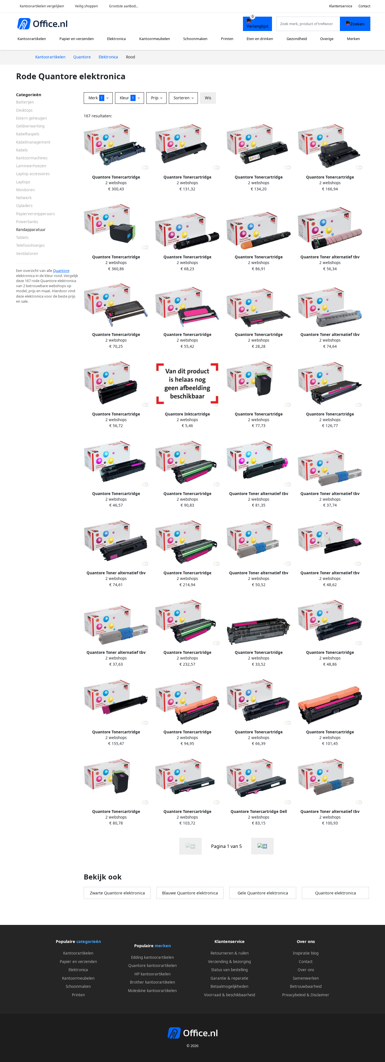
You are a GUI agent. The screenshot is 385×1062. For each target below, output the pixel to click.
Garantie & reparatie (229, 978)
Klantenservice (340, 6)
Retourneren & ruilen (230, 953)
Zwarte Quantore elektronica (117, 893)
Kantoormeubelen (154, 38)
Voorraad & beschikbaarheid (229, 994)
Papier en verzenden (76, 38)
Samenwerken (306, 978)
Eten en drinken (260, 38)
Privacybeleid (294, 994)
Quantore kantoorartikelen (152, 965)
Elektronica (116, 38)
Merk (95, 97)
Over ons (306, 969)
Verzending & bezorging (229, 961)
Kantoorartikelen (31, 38)
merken (163, 945)
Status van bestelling (229, 969)
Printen (227, 38)
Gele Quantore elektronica (263, 893)
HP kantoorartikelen (152, 974)
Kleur (127, 97)
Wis (208, 97)
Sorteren (182, 97)
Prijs (155, 97)
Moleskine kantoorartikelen (152, 990)
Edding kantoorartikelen (152, 957)
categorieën (88, 941)
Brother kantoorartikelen (152, 982)
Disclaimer (320, 994)
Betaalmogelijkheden (229, 986)
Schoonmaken (195, 38)
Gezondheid (297, 38)
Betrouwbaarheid (306, 986)
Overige (326, 38)
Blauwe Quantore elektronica (190, 893)
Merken (353, 38)
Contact (364, 6)
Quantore (61, 270)
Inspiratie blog (305, 953)
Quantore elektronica (335, 893)
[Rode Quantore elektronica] (262, 846)
